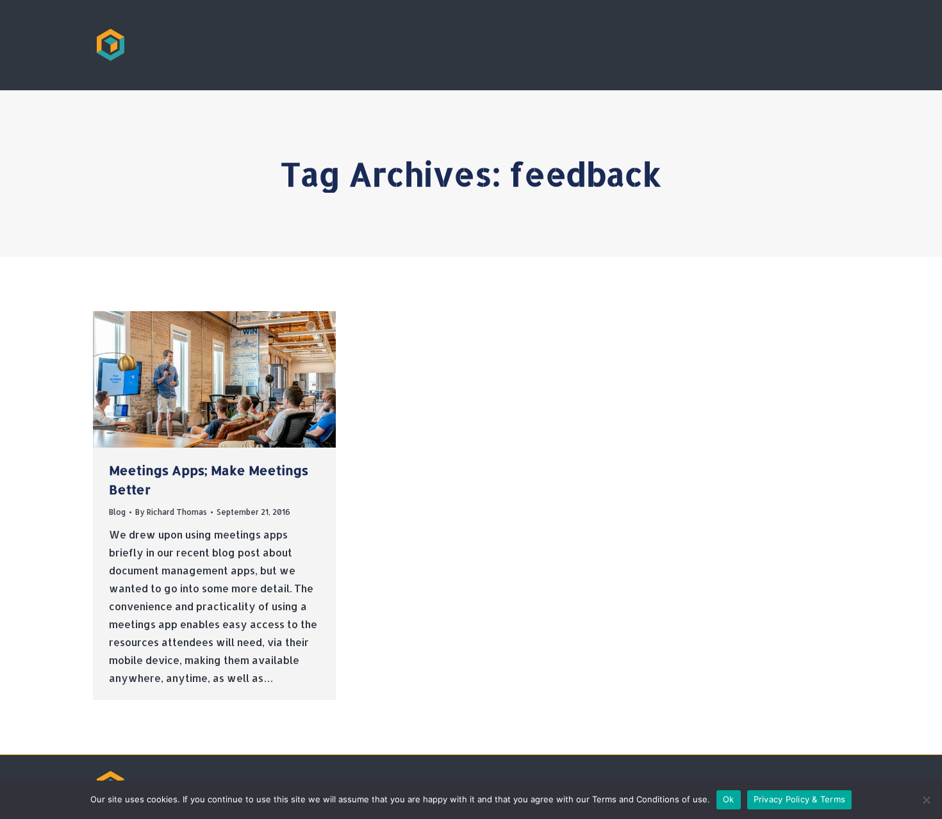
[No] (926, 799)
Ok (728, 799)
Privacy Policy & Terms (800, 799)
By (171, 512)
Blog (117, 512)
